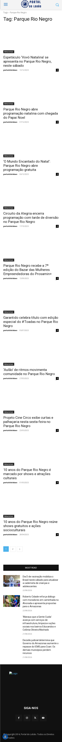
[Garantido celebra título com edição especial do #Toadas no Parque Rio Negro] (31, 300)
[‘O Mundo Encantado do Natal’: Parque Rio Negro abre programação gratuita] (31, 143)
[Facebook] (19, 718)
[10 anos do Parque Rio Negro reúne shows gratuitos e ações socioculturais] (31, 504)
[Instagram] (27, 718)
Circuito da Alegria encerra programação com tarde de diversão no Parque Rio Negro (31, 217)
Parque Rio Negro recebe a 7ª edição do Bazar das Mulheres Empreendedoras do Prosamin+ (27, 270)
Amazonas (8, 52)
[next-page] (19, 549)
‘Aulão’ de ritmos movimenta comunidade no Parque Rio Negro (29, 372)
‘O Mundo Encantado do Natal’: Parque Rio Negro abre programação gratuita (26, 165)
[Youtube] (43, 718)
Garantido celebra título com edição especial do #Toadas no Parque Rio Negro (30, 322)
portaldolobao (10, 70)
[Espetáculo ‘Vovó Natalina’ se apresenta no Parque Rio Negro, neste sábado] (31, 39)
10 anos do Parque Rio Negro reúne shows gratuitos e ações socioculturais (30, 526)
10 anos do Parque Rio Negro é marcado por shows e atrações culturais (27, 474)
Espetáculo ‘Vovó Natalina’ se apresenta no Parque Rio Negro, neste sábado (27, 61)
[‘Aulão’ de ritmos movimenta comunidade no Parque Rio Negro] (31, 352)
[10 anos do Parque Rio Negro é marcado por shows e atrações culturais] (31, 452)
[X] (35, 718)
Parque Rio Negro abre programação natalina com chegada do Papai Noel (30, 113)
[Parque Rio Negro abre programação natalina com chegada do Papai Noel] (31, 91)
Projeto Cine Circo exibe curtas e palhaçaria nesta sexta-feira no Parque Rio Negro (28, 422)
